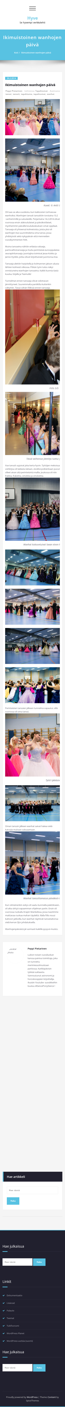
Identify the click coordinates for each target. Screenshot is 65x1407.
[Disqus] (32, 1044)
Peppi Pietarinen (14, 91)
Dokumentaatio (14, 1295)
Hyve (32, 18)
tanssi (9, 94)
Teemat (10, 1318)
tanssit (16, 94)
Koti (16, 52)
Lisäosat (11, 1302)
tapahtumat (40, 94)
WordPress (32, 1397)
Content (52, 1397)
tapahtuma (26, 94)
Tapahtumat (41, 91)
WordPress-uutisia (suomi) (20, 1340)
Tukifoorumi (13, 1325)
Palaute (10, 1310)
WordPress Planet (15, 1333)
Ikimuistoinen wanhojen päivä (36, 52)
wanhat (50, 94)
